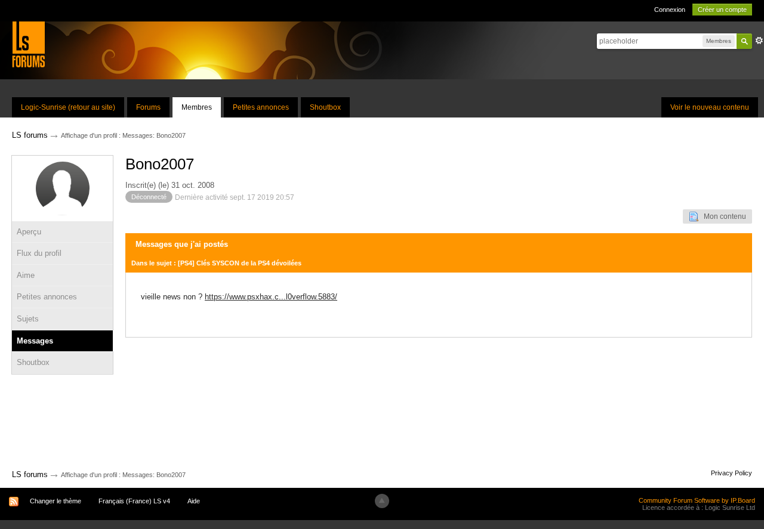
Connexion (669, 9)
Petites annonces (261, 107)
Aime (26, 275)
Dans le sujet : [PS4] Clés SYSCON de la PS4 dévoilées (216, 263)
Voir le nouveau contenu (709, 107)
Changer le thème (55, 501)
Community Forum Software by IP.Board (697, 500)
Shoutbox (325, 107)
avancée (759, 40)
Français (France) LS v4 (134, 501)
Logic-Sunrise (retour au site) (68, 107)
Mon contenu (722, 216)
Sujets (28, 318)
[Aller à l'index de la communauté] (28, 43)
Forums (148, 107)
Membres (196, 107)
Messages (35, 340)
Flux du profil (39, 253)
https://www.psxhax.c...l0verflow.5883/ (271, 296)
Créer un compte (722, 9)
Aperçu (29, 231)
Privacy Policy (731, 473)
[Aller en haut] (382, 501)
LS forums (30, 474)
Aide (193, 501)
